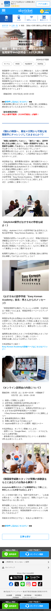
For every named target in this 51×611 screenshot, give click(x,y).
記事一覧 (15, 25)
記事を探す (25, 536)
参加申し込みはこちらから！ (17, 102)
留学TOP (5, 25)
